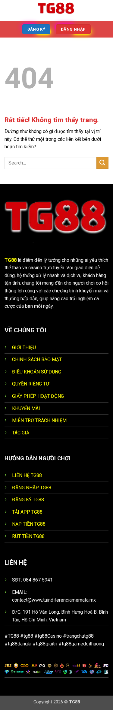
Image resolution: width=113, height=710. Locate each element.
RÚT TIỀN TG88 (28, 536)
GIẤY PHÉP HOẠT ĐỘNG (38, 396)
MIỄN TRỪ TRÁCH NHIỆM (39, 420)
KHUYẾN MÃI (26, 408)
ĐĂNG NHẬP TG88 (31, 488)
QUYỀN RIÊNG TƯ (30, 384)
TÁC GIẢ (20, 433)
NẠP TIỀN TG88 (29, 524)
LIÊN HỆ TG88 (27, 475)
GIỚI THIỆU (24, 347)
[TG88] (57, 10)
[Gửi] (102, 163)
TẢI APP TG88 (27, 512)
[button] (8, 10)
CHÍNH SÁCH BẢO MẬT (37, 359)
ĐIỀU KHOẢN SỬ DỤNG (36, 372)
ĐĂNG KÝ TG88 (28, 500)
